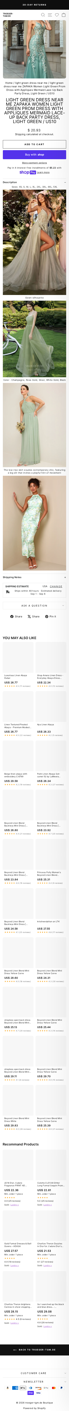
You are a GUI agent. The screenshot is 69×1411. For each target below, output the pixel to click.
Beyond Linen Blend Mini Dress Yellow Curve (16, 972)
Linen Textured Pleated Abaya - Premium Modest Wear (17, 726)
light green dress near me (31, 82)
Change (56, 586)
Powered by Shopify (34, 1408)
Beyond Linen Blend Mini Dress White (16, 1119)
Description (10, 182)
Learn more (43, 172)
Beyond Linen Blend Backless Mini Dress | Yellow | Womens (15, 824)
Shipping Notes (12, 577)
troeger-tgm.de (8, 15)
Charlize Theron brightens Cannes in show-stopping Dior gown (17, 1306)
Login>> (15, 1204)
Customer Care (34, 1373)
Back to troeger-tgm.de (37, 1350)
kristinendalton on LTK (48, 921)
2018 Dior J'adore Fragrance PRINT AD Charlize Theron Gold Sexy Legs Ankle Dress (17, 1184)
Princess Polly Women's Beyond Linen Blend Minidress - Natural (49, 874)
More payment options (34, 162)
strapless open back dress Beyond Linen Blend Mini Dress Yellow (17, 1021)
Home (9, 82)
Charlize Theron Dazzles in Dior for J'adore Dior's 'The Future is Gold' (49, 1245)
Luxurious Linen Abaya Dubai (15, 676)
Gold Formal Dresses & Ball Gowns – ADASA (17, 1244)
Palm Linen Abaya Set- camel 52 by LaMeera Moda (48, 775)
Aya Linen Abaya (45, 724)
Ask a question (34, 605)
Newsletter (34, 1381)
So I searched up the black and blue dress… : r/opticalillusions (50, 1306)
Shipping (20, 134)
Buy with (34, 154)
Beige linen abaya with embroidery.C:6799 (15, 775)
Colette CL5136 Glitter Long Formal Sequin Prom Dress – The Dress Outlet (50, 1184)
